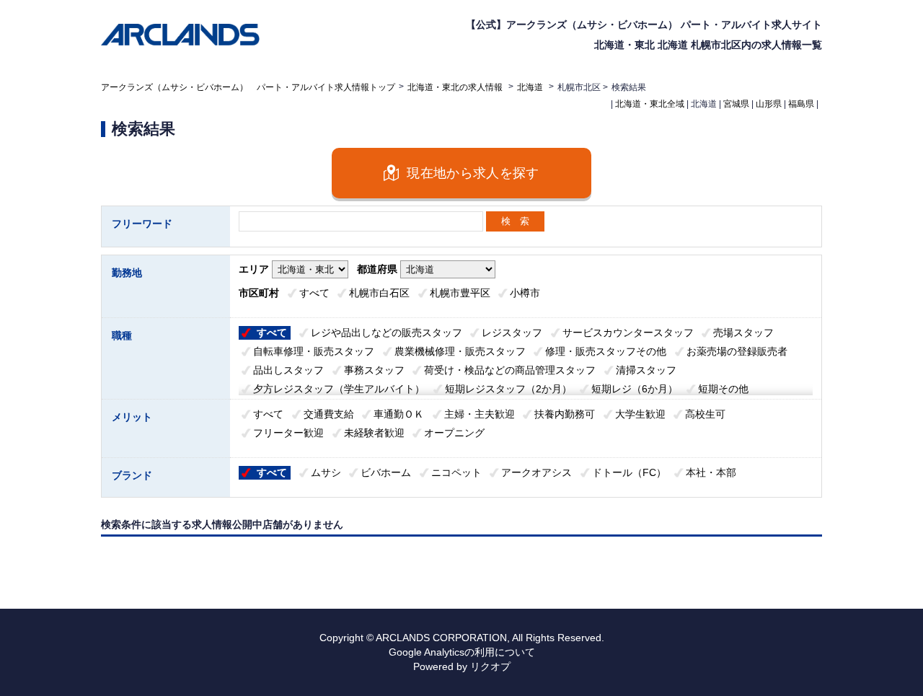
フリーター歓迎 (288, 433)
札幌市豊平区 (460, 293)
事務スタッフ (374, 370)
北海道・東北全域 (649, 104)
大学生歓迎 (640, 414)
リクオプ (490, 666)
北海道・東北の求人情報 (456, 87)
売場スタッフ (743, 332)
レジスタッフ (512, 332)
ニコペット (456, 472)
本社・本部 (711, 472)
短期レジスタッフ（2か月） (508, 389)
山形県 (769, 104)
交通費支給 (329, 414)
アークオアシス (536, 472)
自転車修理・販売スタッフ (313, 351)
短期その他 (723, 389)
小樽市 (525, 293)
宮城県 (736, 104)
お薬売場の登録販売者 (736, 351)
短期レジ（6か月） (634, 389)
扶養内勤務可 (564, 414)
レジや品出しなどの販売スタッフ (386, 332)
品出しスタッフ (288, 370)
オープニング (454, 433)
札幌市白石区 (379, 293)
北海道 (530, 87)
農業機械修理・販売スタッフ (460, 351)
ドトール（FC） (629, 472)
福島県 (801, 104)
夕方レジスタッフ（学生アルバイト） (339, 389)
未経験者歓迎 (374, 433)
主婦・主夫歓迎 (479, 414)
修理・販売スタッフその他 (605, 351)
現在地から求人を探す (473, 173)
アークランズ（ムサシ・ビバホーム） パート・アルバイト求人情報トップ (248, 87)
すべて (314, 293)
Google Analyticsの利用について (462, 652)
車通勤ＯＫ (399, 414)
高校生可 (705, 414)
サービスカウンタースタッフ (628, 332)
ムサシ (326, 472)
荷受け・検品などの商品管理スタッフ (510, 370)
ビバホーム (386, 472)
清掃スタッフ (646, 370)
